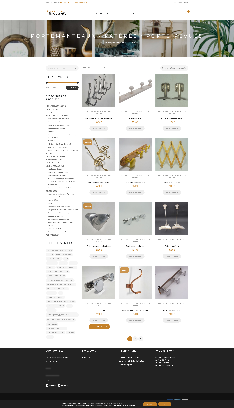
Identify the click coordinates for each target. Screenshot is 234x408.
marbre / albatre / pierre (56, 276)
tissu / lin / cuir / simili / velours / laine (61, 320)
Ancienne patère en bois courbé (135, 310)
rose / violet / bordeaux (55, 306)
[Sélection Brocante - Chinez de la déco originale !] (57, 16)
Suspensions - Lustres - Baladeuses (61, 188)
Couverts (51, 131)
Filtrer (72, 88)
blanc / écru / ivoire (54, 259)
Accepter (150, 404)
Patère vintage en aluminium (99, 246)
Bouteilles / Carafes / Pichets (59, 125)
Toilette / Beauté (54, 228)
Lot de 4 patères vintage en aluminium (98, 118)
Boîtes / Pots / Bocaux (56, 122)
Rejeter (165, 404)
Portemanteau (135, 118)
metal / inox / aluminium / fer (57, 288)
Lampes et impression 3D (57, 175)
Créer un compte (80, 2)
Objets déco (52, 191)
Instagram (64, 385)
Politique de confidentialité (129, 357)
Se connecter (65, 2)
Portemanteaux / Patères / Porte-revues (98, 113)
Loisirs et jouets (53, 163)
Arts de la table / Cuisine (57, 115)
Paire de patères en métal (171, 118)
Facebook (52, 385)
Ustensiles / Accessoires (57, 147)
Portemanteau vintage (135, 182)
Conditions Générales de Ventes (131, 361)
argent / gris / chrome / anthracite (59, 250)
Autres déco (53, 200)
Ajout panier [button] (99, 128)
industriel (50, 267)
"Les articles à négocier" (57, 106)
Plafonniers (52, 185)
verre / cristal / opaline (55, 332)
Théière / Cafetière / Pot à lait (59, 144)
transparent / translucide (56, 328)
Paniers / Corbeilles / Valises (59, 219)
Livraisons (86, 357)
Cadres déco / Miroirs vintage (59, 213)
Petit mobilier (52, 235)
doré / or (73, 263)
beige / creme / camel (64, 254)
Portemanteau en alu (172, 310)
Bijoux (49, 153)
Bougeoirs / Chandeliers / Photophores (63, 210)
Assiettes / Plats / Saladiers (58, 119)
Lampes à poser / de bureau (58, 172)
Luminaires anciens (55, 166)
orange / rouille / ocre (55, 297)
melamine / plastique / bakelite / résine (61, 284)
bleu (66, 259)
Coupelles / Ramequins (57, 128)
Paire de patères (172, 246)
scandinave (51, 310)
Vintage (50, 337)
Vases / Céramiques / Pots (58, 232)
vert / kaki (70, 332)
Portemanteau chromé (135, 246)
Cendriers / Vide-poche (57, 216)
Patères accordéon (172, 182)
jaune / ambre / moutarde (66, 267)
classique (63, 263)
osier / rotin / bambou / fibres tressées (61, 301)
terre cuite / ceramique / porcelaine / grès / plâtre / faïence (60, 314)
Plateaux (51, 141)
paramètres (130, 405)
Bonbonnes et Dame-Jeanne (59, 206)
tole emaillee (52, 324)
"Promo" (50, 112)
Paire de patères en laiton (99, 182)
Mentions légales (125, 365)
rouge (69, 306)
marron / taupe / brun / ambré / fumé (60, 280)
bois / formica (52, 263)
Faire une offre (99, 326)
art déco (50, 254)
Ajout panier (99, 192)
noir (60, 293)
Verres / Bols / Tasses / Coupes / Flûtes (63, 150)
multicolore (51, 293)
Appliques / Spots (55, 169)
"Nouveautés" (52, 109)
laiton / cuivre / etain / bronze (58, 271)
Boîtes (50, 203)
